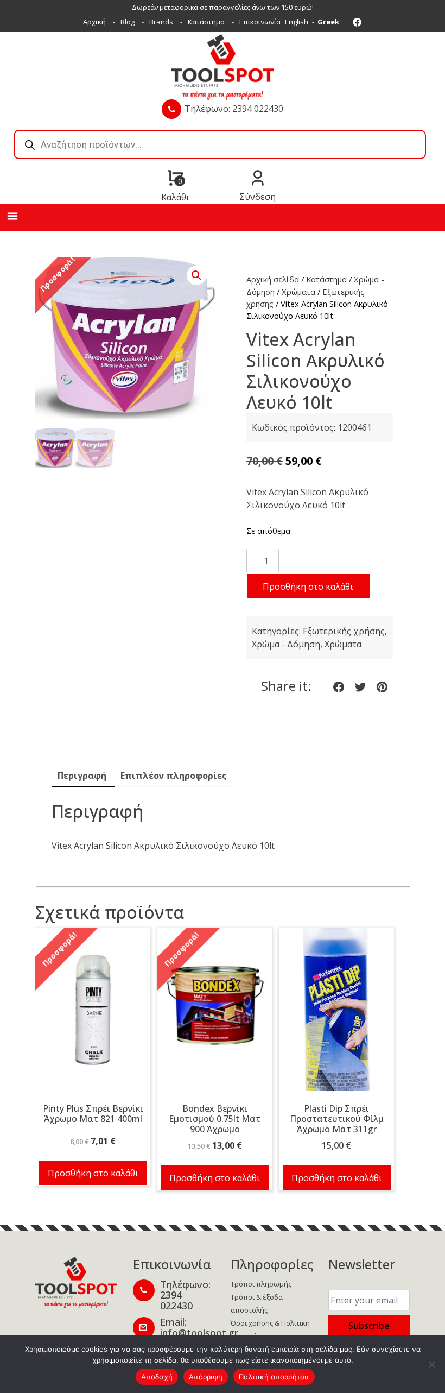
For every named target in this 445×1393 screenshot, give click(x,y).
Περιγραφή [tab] (82, 775)
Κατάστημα (206, 22)
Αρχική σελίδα (272, 279)
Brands (161, 22)
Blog (127, 22)
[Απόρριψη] (431, 1364)
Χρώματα (298, 291)
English (296, 22)
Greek (328, 22)
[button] (196, 275)
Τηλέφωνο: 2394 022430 (234, 109)
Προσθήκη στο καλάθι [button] (93, 1173)
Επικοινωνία (260, 22)
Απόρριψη (206, 1376)
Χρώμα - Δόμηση (286, 644)
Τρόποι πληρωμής (261, 1284)
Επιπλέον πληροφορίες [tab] (173, 775)
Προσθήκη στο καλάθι (308, 587)
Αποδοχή (157, 1376)
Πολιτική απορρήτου (274, 1376)
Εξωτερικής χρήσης (344, 631)
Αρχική (94, 22)
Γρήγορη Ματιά (93, 1014)
